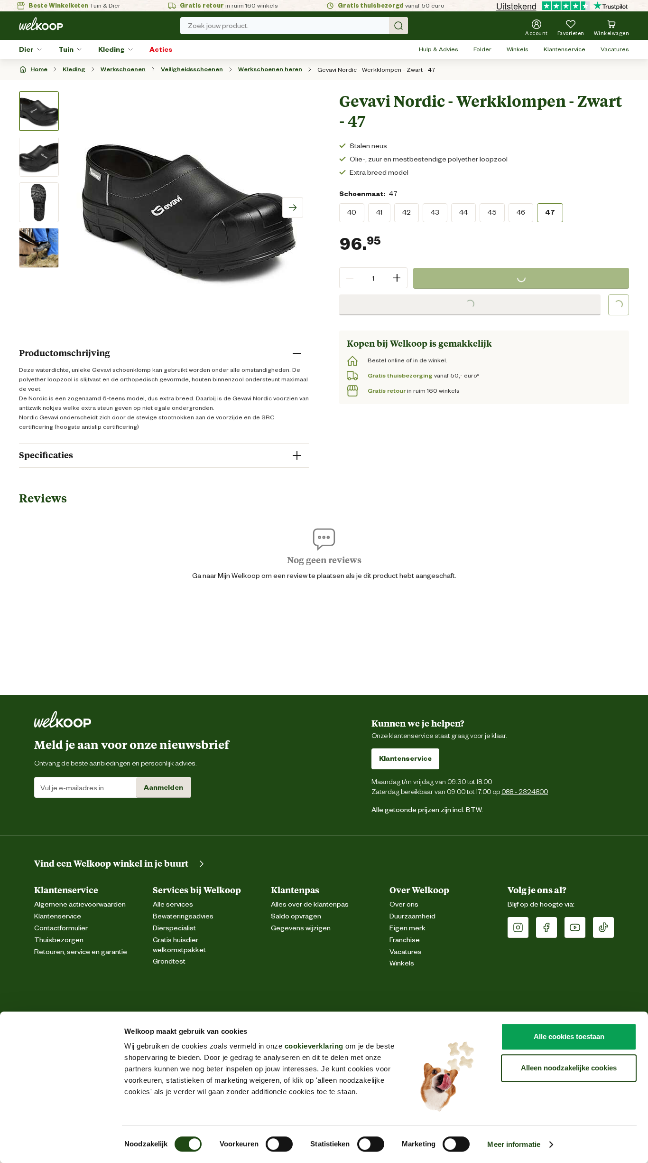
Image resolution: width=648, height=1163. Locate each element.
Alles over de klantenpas (310, 904)
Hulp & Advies (438, 49)
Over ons (403, 904)
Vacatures (615, 49)
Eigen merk (407, 928)
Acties (160, 49)
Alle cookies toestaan (569, 1036)
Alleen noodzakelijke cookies (569, 1068)
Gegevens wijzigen (301, 928)
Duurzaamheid (412, 916)
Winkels (517, 49)
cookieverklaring (314, 1046)
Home (38, 69)
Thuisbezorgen (58, 940)
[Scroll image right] (292, 207)
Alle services (173, 904)
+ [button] (396, 277)
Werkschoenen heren (270, 69)
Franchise (404, 940)
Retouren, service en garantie (80, 952)
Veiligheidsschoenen (192, 69)
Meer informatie (513, 1144)
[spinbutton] (373, 277)
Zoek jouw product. (218, 25)
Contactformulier (61, 928)
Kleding (111, 49)
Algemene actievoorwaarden (80, 904)
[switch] (279, 1144)
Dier (26, 49)
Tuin (66, 49)
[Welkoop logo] (41, 23)
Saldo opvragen (296, 916)
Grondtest (169, 961)
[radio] (351, 212)
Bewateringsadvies (183, 916)
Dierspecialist (174, 928)
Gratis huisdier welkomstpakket (179, 945)
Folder (482, 49)
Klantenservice (564, 49)
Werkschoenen (123, 69)
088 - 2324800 (524, 791)
